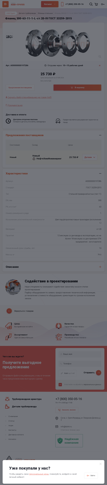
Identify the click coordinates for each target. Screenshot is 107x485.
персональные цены (39, 474)
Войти (93, 476)
